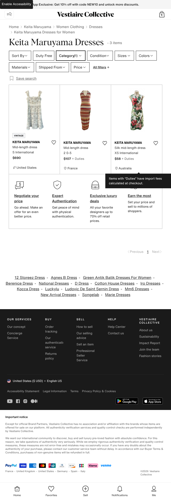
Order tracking (51, 329)
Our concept (16, 327)
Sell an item (85, 344)
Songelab (90, 295)
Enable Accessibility (16, 4)
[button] (162, 14)
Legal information (55, 391)
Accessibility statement (23, 391)
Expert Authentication (64, 198)
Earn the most (139, 195)
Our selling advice (84, 335)
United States (46, 471)
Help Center (116, 327)
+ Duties (78, 158)
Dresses (95, 26)
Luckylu (52, 289)
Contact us (116, 333)
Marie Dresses (117, 295)
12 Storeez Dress (30, 277)
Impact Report (149, 343)
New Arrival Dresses (58, 295)
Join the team (149, 349)
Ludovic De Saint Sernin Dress (92, 289)
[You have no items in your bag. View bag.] (162, 14)
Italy (83, 471)
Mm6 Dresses (137, 289)
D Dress (82, 283)
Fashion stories (150, 356)
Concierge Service (14, 335)
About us (145, 330)
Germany (62, 471)
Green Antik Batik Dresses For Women (117, 277)
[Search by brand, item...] (9, 14)
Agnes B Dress (64, 277)
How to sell (85, 327)
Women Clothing (70, 26)
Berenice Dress (19, 283)
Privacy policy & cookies (99, 391)
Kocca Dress (28, 289)
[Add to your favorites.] (53, 142)
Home (14, 26)
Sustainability (149, 336)
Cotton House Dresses (114, 283)
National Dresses (54, 283)
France (9, 471)
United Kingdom (25, 471)
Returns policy (51, 356)
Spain (74, 471)
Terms (74, 391)
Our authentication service (56, 343)
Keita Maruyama (37, 26)
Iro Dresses (150, 283)
